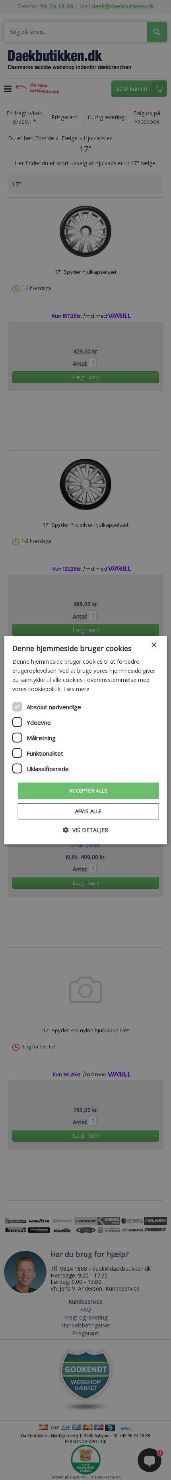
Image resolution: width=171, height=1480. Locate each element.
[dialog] (85, 740)
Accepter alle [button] (88, 790)
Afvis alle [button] (88, 811)
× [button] (154, 645)
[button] (85, 830)
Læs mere (76, 689)
